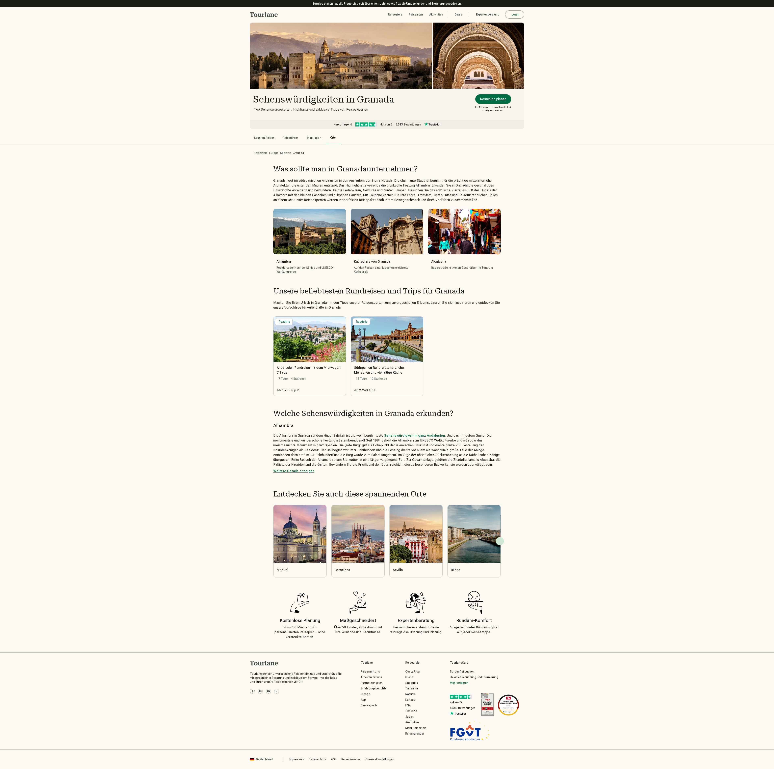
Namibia (410, 694)
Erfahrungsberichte (374, 688)
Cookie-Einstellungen (379, 759)
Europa (274, 152)
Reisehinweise (351, 759)
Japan (409, 716)
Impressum (296, 759)
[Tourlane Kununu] (276, 691)
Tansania (411, 688)
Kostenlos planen (493, 99)
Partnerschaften (372, 682)
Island (409, 677)
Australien (412, 722)
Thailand (411, 711)
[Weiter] (500, 541)
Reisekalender (414, 733)
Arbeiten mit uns (371, 677)
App (363, 699)
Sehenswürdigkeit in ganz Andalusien (414, 435)
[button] (264, 14)
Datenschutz (317, 759)
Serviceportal (369, 705)
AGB (334, 759)
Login (515, 14)
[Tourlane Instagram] (260, 691)
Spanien (285, 152)
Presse (365, 694)
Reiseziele (261, 152)
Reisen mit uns (370, 671)
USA (408, 705)
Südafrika (411, 682)
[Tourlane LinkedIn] (268, 691)
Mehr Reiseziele (416, 728)
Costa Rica (412, 671)
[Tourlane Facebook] (252, 691)
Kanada (410, 699)
